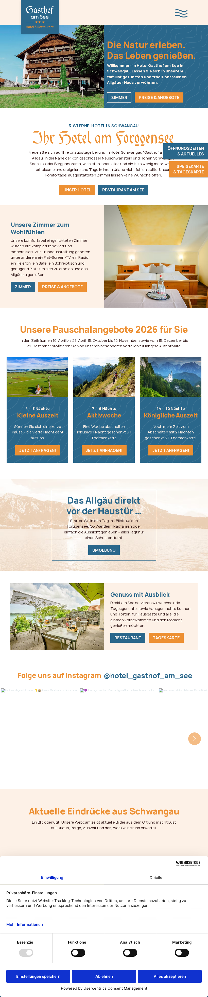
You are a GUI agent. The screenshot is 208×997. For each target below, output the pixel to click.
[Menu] (181, 13)
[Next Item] (194, 738)
